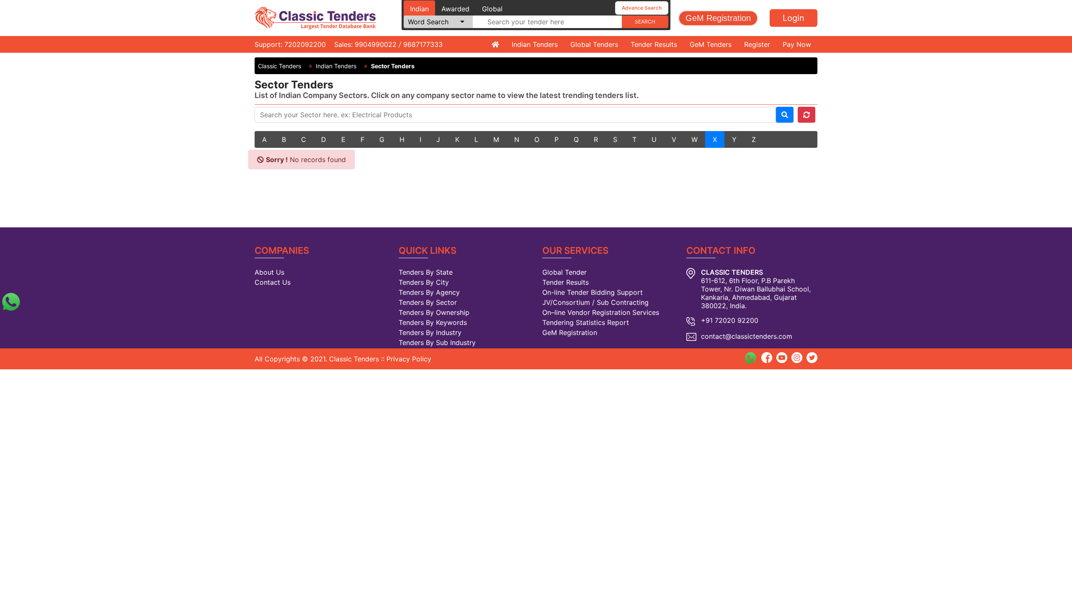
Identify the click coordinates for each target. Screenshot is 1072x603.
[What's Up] (750, 357)
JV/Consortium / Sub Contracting (595, 302)
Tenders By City (424, 282)
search (645, 21)
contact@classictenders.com (746, 336)
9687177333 (423, 44)
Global (492, 9)
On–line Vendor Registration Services (600, 312)
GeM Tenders (711, 44)
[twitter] (812, 357)
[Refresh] (806, 115)
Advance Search (642, 8)
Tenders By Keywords (433, 322)
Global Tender (564, 272)
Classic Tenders (279, 66)
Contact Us (273, 282)
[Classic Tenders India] (315, 17)
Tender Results (654, 44)
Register (757, 44)
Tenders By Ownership (434, 312)
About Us (269, 272)
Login (793, 18)
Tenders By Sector (428, 302)
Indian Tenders (535, 44)
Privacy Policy (409, 359)
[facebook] (766, 357)
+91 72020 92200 (729, 320)
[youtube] (781, 357)
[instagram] (796, 357)
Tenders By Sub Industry (437, 342)
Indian (419, 9)
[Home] (495, 44)
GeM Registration (718, 18)
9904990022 (376, 44)
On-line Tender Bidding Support (592, 292)
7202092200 (305, 44)
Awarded (455, 9)
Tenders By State (426, 272)
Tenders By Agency (429, 292)
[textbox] (547, 21)
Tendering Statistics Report (585, 322)
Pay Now (797, 44)
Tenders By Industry (430, 332)
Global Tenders (594, 44)
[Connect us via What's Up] (10, 300)
